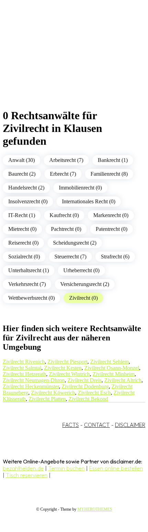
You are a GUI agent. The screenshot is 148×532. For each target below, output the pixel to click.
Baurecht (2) (21, 174)
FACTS (70, 424)
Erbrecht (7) (63, 174)
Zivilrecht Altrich (122, 380)
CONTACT (97, 424)
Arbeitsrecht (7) (66, 160)
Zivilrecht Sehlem (109, 362)
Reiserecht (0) (23, 243)
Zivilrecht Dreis (84, 380)
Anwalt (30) (21, 160)
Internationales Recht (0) (88, 201)
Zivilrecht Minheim (114, 374)
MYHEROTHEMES (94, 509)
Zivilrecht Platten (47, 399)
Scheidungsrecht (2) (74, 243)
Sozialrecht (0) (24, 256)
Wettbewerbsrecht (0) (31, 298)
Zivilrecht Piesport (67, 362)
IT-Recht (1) (21, 215)
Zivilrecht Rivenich (24, 362)
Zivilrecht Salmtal (22, 368)
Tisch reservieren (26, 475)
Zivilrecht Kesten (63, 368)
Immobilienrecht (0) (80, 188)
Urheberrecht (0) (81, 270)
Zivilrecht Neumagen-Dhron (34, 380)
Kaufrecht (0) (64, 215)
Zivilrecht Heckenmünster (31, 386)
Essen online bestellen (116, 468)
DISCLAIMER (130, 424)
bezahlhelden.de (23, 468)
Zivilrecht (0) (83, 298)
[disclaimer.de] (67, 62)
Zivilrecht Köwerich (53, 393)
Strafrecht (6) (115, 256)
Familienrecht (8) (109, 174)
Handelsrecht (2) (26, 188)
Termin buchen (66, 468)
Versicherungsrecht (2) (84, 284)
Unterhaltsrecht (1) (28, 270)
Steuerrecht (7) (70, 256)
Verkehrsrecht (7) (27, 284)
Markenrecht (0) (110, 215)
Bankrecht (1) (113, 160)
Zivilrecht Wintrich (69, 374)
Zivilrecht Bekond (88, 399)
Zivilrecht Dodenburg (85, 386)
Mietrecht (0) (22, 229)
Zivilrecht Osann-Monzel (111, 368)
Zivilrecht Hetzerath (24, 374)
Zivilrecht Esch (94, 393)
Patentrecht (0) (111, 229)
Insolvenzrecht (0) (27, 201)
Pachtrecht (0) (66, 229)
